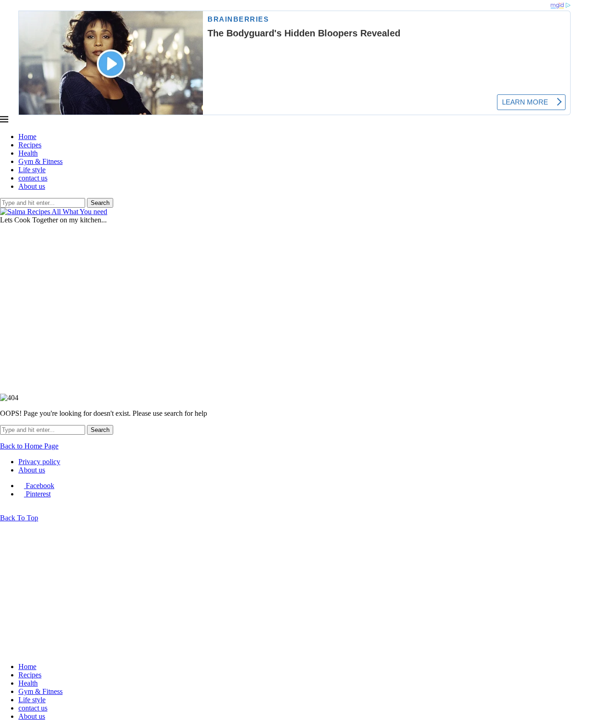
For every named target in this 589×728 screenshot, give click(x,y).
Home (27, 136)
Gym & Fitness (40, 161)
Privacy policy (39, 462)
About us (31, 186)
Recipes (29, 145)
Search (100, 202)
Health (28, 153)
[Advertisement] (294, 301)
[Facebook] (3, 228)
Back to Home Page (29, 446)
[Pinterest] (10, 228)
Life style (32, 170)
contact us (32, 178)
